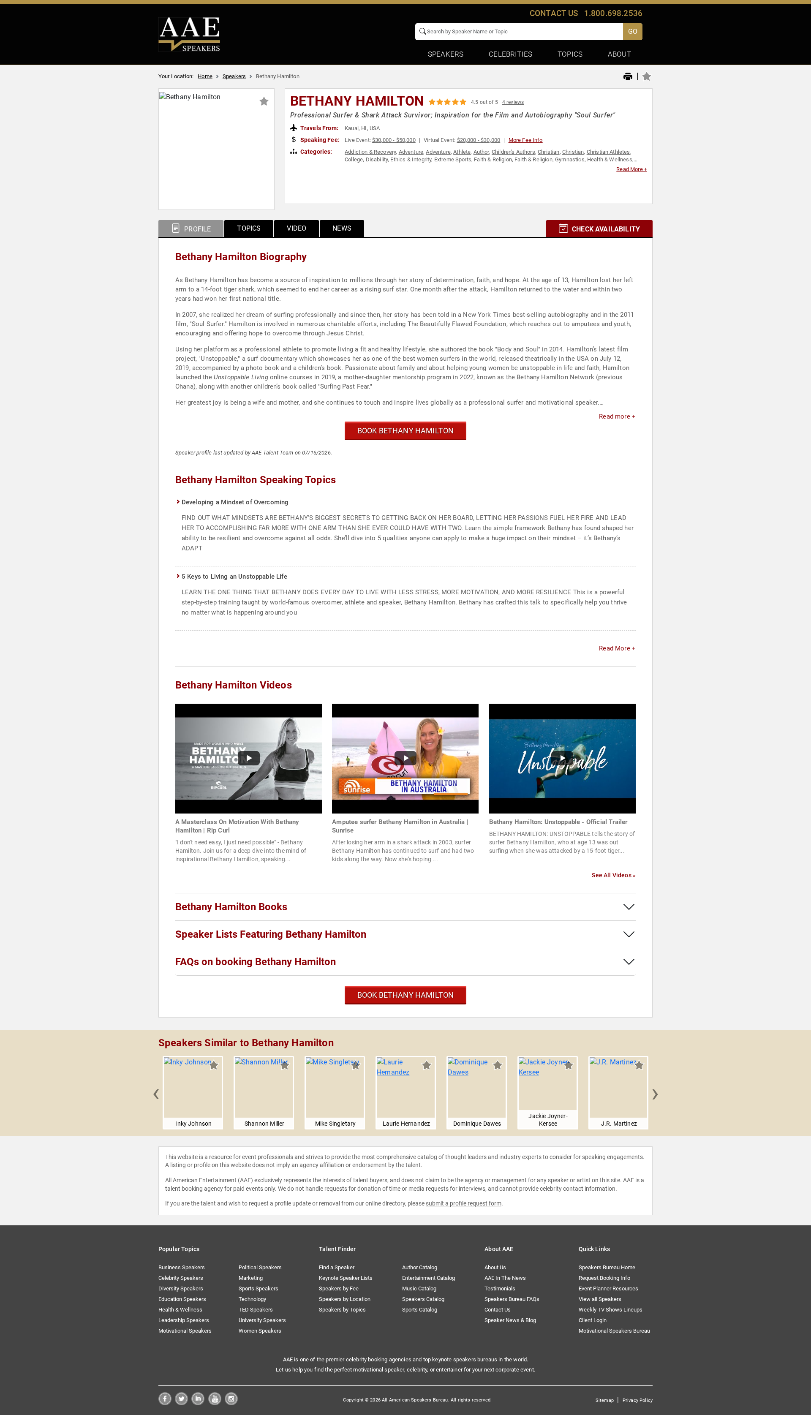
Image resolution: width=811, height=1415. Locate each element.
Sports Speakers (258, 1288)
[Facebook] (164, 1403)
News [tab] (341, 228)
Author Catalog (419, 1267)
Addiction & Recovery (370, 152)
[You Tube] (214, 1403)
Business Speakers (181, 1267)
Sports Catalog (419, 1309)
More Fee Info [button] (526, 140)
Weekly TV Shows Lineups (610, 1309)
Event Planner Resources (608, 1288)
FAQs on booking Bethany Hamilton (255, 962)
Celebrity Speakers (180, 1278)
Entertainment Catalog (428, 1278)
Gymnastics (570, 159)
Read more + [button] (617, 416)
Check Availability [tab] (605, 229)
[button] (156, 1093)
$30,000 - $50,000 (394, 140)
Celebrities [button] (510, 54)
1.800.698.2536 (613, 13)
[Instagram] (231, 1403)
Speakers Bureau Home (607, 1267)
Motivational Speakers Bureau (614, 1331)
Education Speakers (182, 1299)
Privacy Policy (638, 1400)
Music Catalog (419, 1288)
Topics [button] (570, 54)
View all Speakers (600, 1299)
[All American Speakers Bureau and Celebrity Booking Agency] (189, 34)
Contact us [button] (554, 13)
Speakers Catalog (423, 1299)
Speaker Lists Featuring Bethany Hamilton (270, 934)
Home (205, 76)
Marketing (251, 1278)
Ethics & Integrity (410, 159)
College (354, 159)
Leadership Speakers (183, 1320)
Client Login (593, 1320)
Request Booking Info (604, 1278)
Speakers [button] (445, 54)
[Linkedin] (197, 1403)
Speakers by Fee (339, 1288)
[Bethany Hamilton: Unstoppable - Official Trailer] (562, 758)
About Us (495, 1267)
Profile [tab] (196, 229)
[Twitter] (181, 1403)
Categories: (315, 151)
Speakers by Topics (342, 1309)
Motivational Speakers (185, 1331)
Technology (252, 1299)
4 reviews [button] (513, 102)
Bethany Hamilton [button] (357, 101)
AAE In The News (505, 1278)
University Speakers (262, 1320)
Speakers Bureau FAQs (511, 1299)
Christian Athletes (608, 152)
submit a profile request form (463, 1203)
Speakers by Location (344, 1299)
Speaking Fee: (319, 139)
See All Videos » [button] (614, 875)
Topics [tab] (249, 228)
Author (481, 152)
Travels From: (318, 128)
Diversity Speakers (180, 1288)
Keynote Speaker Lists (346, 1278)
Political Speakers (260, 1267)
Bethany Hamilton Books (231, 907)
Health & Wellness (609, 159)
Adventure (411, 152)
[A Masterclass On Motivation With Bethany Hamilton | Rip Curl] (248, 758)
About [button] (619, 54)
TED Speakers (256, 1309)
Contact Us (497, 1309)
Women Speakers (260, 1331)
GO (632, 31)
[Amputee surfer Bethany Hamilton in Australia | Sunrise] (405, 758)
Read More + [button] (631, 169)
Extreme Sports (452, 159)
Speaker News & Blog (510, 1320)
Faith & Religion (493, 159)
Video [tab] (296, 228)
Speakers (234, 76)
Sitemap (605, 1400)
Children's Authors (513, 152)
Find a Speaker (336, 1267)
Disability (377, 159)
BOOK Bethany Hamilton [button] (405, 430)
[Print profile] (627, 77)
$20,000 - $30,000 (479, 140)
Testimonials (499, 1288)
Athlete (462, 152)
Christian (548, 152)
